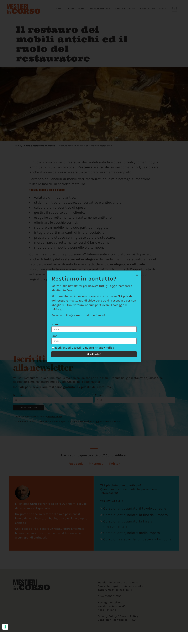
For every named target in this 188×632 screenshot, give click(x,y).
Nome (55, 324)
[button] (137, 274)
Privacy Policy (104, 347)
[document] (94, 316)
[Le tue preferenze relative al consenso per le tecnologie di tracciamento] (5, 627)
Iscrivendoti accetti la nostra (84, 347)
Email (55, 336)
